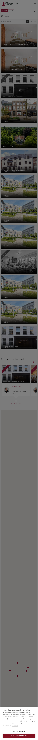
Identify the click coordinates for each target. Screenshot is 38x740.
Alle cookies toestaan (19, 736)
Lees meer (15, 725)
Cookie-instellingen (19, 731)
